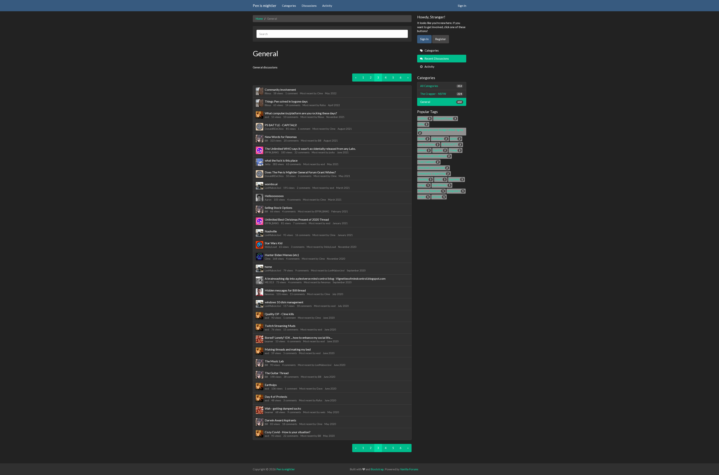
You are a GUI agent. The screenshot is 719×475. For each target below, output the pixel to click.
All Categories (441, 86)
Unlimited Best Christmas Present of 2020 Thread (297, 219)
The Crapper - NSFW (441, 93)
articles (438, 196)
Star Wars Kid (273, 243)
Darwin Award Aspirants (280, 420)
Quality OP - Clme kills (279, 314)
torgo (423, 196)
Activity (327, 5)
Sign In (462, 5)
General (441, 101)
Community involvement (280, 89)
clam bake (439, 138)
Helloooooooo (274, 196)
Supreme (456, 179)
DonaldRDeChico (274, 128)
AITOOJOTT (451, 144)
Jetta (267, 164)
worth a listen (428, 144)
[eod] (259, 115)
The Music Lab (274, 361)
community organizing (433, 173)
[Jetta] (259, 162)
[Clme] (259, 256)
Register (440, 39)
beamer (269, 341)
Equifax (439, 150)
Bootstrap (377, 469)
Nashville (271, 231)
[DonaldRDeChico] (259, 126)
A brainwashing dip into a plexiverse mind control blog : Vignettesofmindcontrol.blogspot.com (325, 278)
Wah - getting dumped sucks (283, 408)
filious (268, 93)
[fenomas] (259, 292)
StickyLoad (271, 246)
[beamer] (259, 339)
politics (424, 118)
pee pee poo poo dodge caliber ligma (440, 131)
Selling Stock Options (278, 207)
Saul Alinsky (441, 185)
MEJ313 (269, 282)
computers (455, 191)
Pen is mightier (264, 5)
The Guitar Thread (277, 373)
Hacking (424, 179)
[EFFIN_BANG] (259, 150)
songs (423, 185)
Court (440, 179)
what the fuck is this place (281, 160)
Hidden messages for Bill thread (285, 290)
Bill (266, 140)
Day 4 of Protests (276, 396)
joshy (332, 152)
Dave (319, 388)
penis (455, 138)
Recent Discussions (436, 58)
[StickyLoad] (259, 245)
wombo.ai (271, 184)
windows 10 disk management (284, 302)
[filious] (259, 91)
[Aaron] (259, 197)
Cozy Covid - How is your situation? (287, 432)
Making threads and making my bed (288, 349)
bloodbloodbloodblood (434, 156)
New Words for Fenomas (281, 137)
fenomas (325, 282)
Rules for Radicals (431, 191)
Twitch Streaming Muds (280, 325)
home (268, 266)
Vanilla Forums (409, 469)
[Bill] (259, 138)
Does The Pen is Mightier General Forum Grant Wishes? (300, 172)
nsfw (422, 124)
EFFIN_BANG (272, 152)
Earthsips (271, 385)
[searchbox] (332, 34)
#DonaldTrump (445, 118)
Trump (454, 150)
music (423, 138)
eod (267, 116)
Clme (320, 93)
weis (322, 412)
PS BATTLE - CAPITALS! (281, 125)
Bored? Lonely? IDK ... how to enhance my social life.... (298, 337)
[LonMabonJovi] (259, 186)
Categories (289, 5)
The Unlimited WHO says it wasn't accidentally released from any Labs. (310, 148)
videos (424, 150)
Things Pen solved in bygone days (286, 101)
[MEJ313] (259, 280)
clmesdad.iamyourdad (433, 167)
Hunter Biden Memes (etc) (282, 255)
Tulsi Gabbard (428, 161)
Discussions (309, 5)
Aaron (268, 199)
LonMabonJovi (273, 187)
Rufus (323, 105)
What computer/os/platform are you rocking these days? (301, 113)
